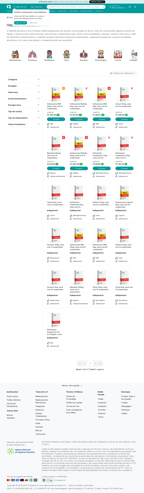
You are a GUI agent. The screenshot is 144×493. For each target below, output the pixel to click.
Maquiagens (126, 406)
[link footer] (47, 480)
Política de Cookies (74, 402)
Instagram (102, 406)
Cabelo (124, 413)
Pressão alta (62, 11)
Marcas (38, 430)
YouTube (101, 410)
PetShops (125, 410)
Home (11, 17)
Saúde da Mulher (87, 11)
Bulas (37, 423)
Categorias (39, 406)
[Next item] (135, 58)
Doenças (39, 427)
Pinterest (101, 413)
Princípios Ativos (42, 420)
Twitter (101, 399)
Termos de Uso (72, 406)
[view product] (56, 94)
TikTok (101, 417)
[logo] (9, 7)
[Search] (103, 7)
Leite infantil (74, 11)
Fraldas (124, 402)
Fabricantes (40, 434)
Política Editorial (13, 400)
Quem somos (12, 396)
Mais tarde (33, 23)
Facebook (102, 402)
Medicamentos (41, 396)
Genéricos (99, 11)
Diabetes (52, 11)
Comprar (56, 119)
